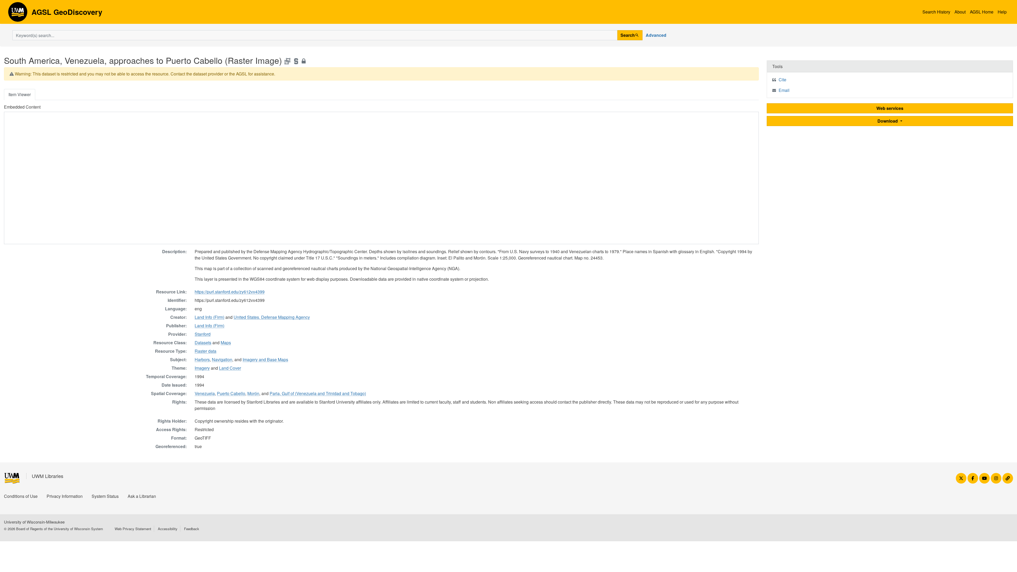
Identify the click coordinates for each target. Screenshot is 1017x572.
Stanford (203, 334)
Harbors (202, 359)
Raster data (205, 351)
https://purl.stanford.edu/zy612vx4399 (230, 292)
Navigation (222, 359)
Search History (936, 12)
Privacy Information (65, 496)
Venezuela (205, 393)
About (960, 12)
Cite (782, 80)
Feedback (191, 528)
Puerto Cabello (231, 393)
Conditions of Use (21, 496)
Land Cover (230, 368)
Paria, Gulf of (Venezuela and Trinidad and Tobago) (318, 393)
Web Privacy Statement (133, 528)
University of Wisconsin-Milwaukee (34, 522)
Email (784, 90)
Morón (253, 393)
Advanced (656, 35)
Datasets (203, 342)
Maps (226, 342)
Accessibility (167, 528)
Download (888, 121)
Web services (889, 108)
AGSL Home (981, 12)
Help (1002, 12)
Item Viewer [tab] (19, 94)
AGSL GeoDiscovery (17, 14)
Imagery (202, 368)
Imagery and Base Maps (265, 359)
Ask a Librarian (142, 496)
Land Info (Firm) (209, 317)
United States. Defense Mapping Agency (272, 317)
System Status (105, 496)
